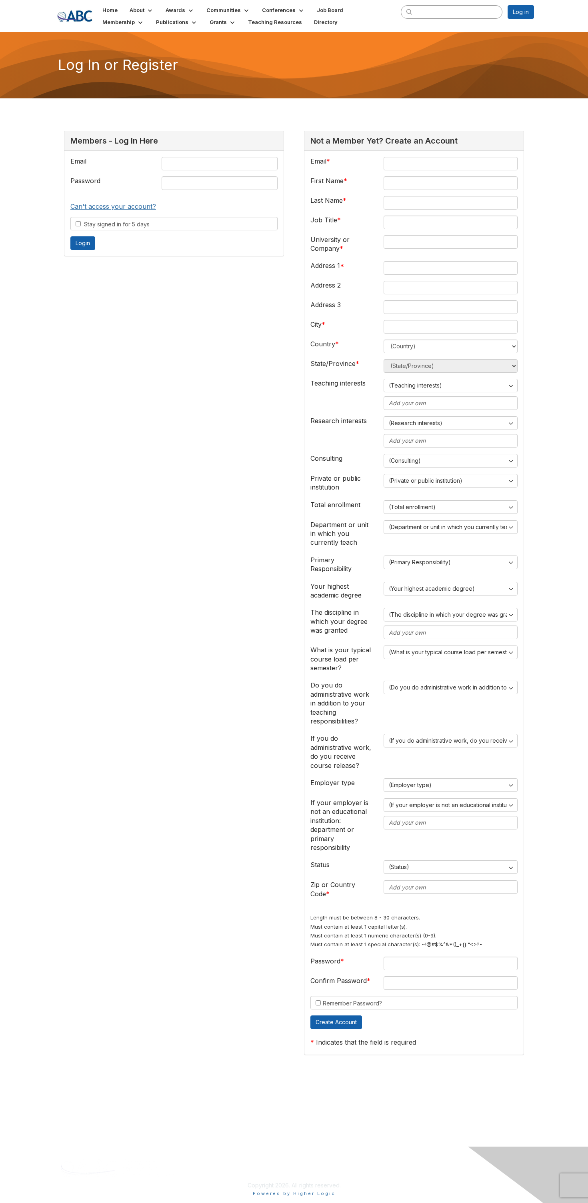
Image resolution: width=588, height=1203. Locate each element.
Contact (471, 1162)
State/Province (333, 364)
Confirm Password (338, 981)
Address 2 (325, 285)
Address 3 (325, 305)
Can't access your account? (113, 206)
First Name (327, 181)
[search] (409, 11)
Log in (521, 11)
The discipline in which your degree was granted (339, 621)
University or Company (330, 244)
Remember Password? (352, 1003)
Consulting (326, 458)
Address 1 (325, 266)
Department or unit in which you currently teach (339, 534)
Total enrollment (335, 505)
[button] (142, 10)
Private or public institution (335, 482)
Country (322, 344)
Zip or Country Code (332, 889)
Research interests (338, 421)
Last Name (326, 200)
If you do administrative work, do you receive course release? (340, 751)
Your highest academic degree (336, 590)
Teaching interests (338, 383)
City (316, 324)
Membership (352, 1162)
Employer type (332, 783)
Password (85, 181)
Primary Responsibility (331, 564)
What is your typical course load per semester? (340, 659)
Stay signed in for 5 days (115, 224)
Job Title (323, 220)
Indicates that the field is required (366, 1042)
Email (78, 161)
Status (320, 865)
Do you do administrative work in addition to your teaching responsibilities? (339, 703)
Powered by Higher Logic (294, 1193)
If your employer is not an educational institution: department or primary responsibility (339, 825)
